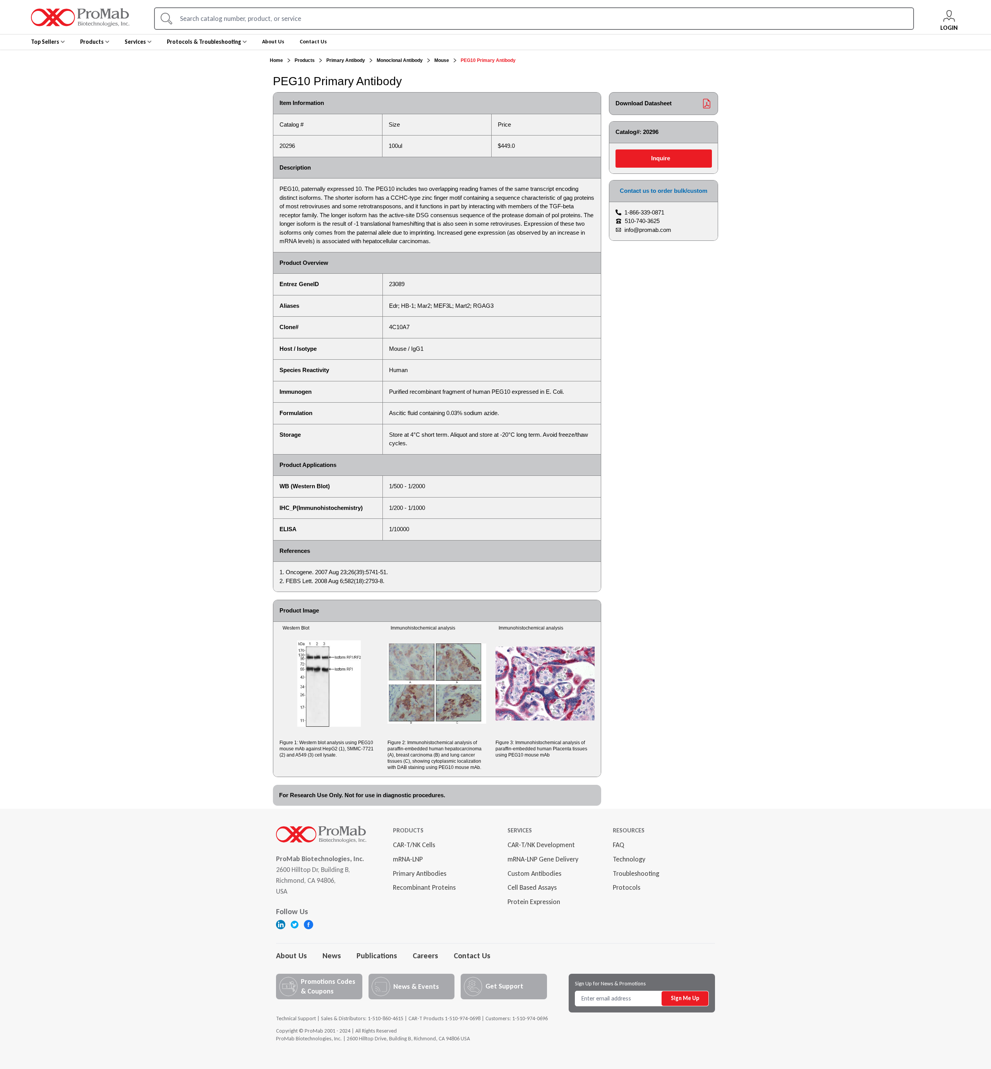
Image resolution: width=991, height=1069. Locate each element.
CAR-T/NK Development (541, 845)
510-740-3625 (642, 221)
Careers (425, 955)
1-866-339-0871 (644, 212)
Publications (377, 955)
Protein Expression (534, 901)
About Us (291, 955)
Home (276, 60)
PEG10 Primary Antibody (488, 60)
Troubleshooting (636, 873)
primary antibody (345, 60)
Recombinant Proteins (424, 887)
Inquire (660, 158)
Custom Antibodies (534, 873)
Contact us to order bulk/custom (663, 190)
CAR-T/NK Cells (414, 845)
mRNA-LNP (408, 859)
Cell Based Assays (532, 887)
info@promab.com (647, 229)
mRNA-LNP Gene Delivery (543, 859)
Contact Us (472, 955)
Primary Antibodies (419, 873)
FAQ (618, 845)
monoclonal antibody (400, 60)
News (331, 955)
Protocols (626, 887)
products (305, 60)
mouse (441, 60)
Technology (629, 859)
